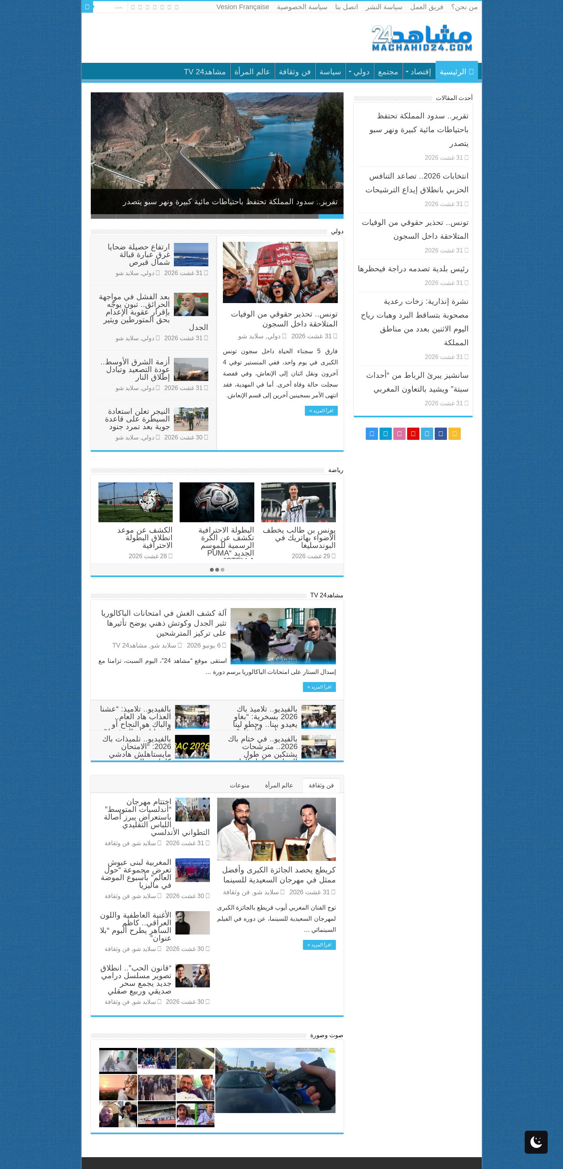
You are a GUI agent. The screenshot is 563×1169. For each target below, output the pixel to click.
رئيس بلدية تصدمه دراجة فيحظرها (413, 268)
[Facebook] (169, 7)
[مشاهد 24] (421, 37)
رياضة (336, 470)
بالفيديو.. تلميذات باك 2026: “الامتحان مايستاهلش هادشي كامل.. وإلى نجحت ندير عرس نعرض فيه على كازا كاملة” (155, 758)
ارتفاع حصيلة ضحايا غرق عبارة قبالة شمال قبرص (139, 254)
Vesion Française (242, 7)
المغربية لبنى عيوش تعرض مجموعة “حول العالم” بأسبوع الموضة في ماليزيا (136, 873)
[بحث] (87, 7)
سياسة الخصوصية (302, 7)
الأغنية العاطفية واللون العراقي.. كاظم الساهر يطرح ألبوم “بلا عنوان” (136, 926)
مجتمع (388, 71)
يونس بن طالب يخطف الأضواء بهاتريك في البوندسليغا (299, 537)
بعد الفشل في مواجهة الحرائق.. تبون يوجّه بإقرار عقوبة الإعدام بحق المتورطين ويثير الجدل (153, 311)
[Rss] (177, 7)
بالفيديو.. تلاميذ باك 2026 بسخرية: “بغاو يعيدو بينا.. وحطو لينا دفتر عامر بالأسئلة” (265, 720)
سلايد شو (250, 336)
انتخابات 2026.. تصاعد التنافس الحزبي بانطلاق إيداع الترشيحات (235, 201)
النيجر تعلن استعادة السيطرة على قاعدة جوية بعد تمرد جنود (137, 419)
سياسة (330, 71)
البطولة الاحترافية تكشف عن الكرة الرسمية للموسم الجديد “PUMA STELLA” (226, 545)
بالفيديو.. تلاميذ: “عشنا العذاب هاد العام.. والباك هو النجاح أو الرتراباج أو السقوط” (135, 720)
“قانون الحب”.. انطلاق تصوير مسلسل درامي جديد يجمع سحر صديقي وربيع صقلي (136, 979)
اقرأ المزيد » (321, 410)
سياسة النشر (384, 7)
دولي (362, 71)
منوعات (240, 785)
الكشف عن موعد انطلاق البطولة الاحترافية (145, 537)
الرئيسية (453, 71)
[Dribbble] (148, 7)
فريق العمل (427, 7)
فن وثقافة (295, 71)
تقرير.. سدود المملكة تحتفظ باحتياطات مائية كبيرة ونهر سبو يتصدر (419, 129)
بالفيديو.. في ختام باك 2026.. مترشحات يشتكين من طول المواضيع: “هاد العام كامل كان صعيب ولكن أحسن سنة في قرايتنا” (281, 758)
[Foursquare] (140, 7)
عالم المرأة (252, 71)
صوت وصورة (327, 1035)
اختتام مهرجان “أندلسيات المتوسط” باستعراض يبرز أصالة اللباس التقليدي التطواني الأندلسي (157, 816)
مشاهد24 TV (205, 71)
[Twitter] (162, 7)
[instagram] (133, 7)
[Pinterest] (155, 7)
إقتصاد (421, 71)
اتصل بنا (346, 7)
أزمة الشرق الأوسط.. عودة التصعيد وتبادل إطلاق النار (135, 369)
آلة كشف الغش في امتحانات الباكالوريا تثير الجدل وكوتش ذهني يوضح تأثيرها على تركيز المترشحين (164, 623)
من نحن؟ (464, 7)
